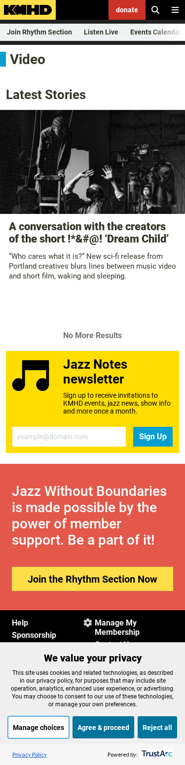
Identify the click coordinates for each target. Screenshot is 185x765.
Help (20, 622)
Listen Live (101, 32)
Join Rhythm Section (39, 32)
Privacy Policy (29, 754)
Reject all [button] (157, 727)
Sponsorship (34, 635)
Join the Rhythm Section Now (92, 579)
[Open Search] (155, 10)
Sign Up (153, 436)
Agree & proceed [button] (103, 727)
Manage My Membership (117, 627)
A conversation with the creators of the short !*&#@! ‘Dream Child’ (89, 232)
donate (127, 10)
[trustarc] (156, 754)
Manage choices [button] (38, 727)
